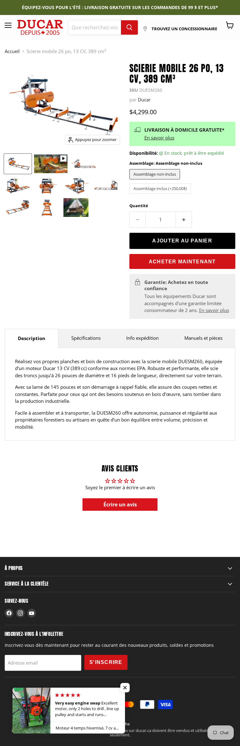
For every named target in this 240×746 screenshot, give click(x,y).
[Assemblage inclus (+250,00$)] (160, 195)
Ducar (144, 99)
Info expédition (142, 338)
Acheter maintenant (182, 261)
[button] (125, 687)
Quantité (138, 205)
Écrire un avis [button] (120, 504)
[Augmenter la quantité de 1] (184, 220)
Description (31, 338)
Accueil (12, 51)
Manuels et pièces (203, 338)
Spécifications (86, 338)
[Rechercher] (129, 27)
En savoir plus (159, 137)
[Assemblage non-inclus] (155, 181)
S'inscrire (105, 662)
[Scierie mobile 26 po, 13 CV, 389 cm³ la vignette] (18, 164)
